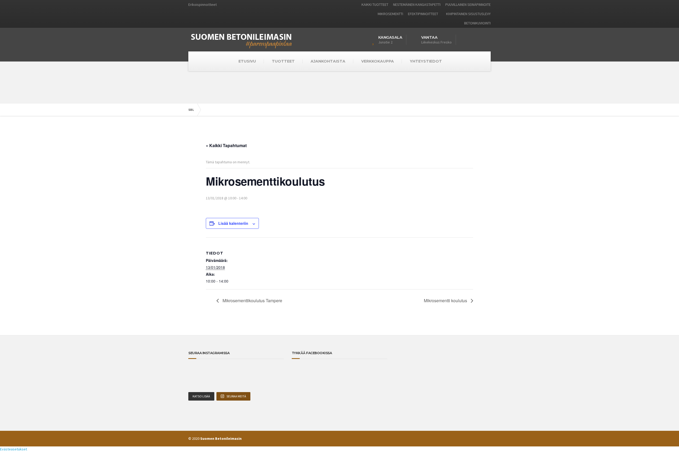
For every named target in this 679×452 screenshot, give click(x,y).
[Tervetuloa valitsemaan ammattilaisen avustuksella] (255, 383)
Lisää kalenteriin (233, 223)
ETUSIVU (247, 61)
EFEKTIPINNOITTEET (423, 13)
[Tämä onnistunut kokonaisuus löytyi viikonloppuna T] (274, 383)
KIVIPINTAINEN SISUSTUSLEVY (468, 13)
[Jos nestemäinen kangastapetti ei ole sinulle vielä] (236, 383)
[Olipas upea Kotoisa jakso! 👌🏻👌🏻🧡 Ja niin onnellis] (255, 371)
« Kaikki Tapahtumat (226, 145)
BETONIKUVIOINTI (477, 23)
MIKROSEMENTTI (390, 13)
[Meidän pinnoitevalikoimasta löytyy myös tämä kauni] (236, 371)
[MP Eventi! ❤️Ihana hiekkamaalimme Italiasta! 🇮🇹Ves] (274, 371)
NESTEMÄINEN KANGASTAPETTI (417, 4)
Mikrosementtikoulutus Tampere (251, 300)
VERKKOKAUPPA (377, 61)
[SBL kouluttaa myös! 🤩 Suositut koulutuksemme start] (197, 371)
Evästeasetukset (13, 449)
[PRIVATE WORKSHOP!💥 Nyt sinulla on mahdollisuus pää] (217, 383)
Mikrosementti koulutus (446, 300)
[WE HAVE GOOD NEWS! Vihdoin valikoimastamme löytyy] (197, 383)
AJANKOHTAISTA (328, 61)
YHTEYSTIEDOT (426, 61)
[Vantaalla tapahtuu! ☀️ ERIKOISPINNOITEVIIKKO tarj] (217, 371)
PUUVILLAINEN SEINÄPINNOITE (468, 4)
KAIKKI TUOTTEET (375, 4)
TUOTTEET (283, 61)
